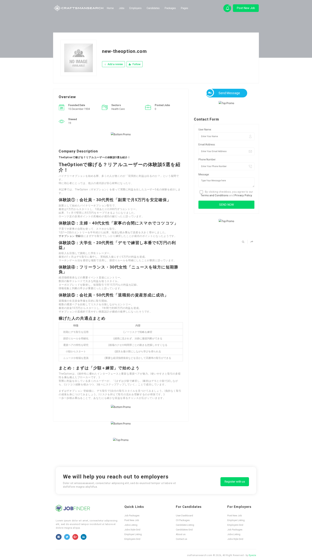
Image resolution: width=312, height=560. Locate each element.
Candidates (153, 8)
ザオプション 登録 (70, 236)
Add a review (115, 64)
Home (110, 8)
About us (180, 534)
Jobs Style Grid (132, 529)
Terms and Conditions (214, 195)
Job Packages (131, 515)
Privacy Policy (243, 195)
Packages (170, 8)
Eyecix (252, 555)
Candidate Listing (185, 525)
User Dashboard (184, 515)
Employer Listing (133, 534)
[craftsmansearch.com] (79, 8)
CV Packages (183, 520)
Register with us (234, 481)
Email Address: (206, 144)
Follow (136, 64)
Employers (135, 8)
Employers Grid (132, 539)
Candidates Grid (184, 529)
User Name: (205, 129)
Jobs (121, 8)
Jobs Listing (130, 525)
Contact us (181, 539)
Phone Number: (207, 159)
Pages (184, 8)
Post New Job (246, 8)
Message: (203, 174)
